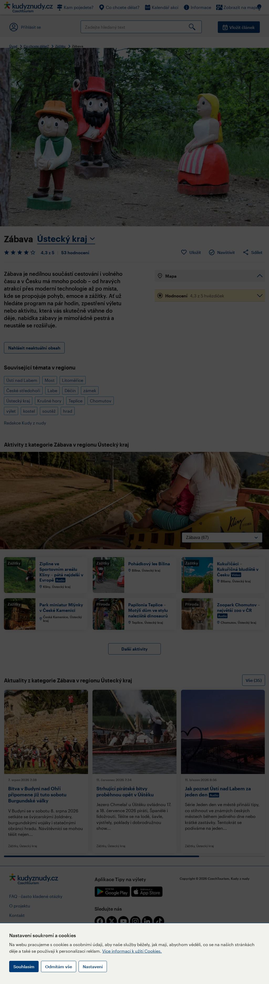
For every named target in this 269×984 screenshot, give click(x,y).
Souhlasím (23, 966)
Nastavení (93, 966)
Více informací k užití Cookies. (132, 950)
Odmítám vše (58, 966)
